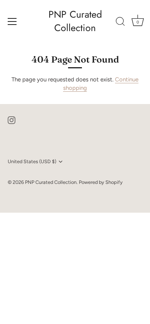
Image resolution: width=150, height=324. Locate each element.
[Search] (120, 22)
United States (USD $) (32, 161)
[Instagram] (11, 119)
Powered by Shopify (101, 182)
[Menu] (12, 21)
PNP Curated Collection (75, 21)
